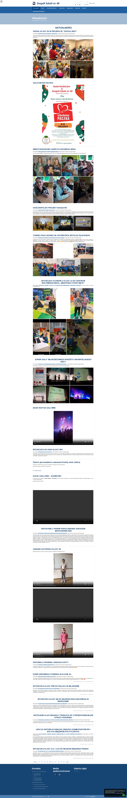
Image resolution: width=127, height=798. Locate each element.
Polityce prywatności (120, 793)
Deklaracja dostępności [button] (38, 11)
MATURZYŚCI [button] (62, 8)
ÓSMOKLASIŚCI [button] (70, 8)
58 (58, 761)
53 (44, 761)
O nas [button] (42, 8)
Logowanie (86, 4)
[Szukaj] (87, 2)
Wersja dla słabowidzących (38, 796)
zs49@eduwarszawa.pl (38, 782)
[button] (79, 5)
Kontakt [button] (84, 8)
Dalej (67, 761)
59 (61, 761)
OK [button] (123, 795)
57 (55, 761)
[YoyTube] (59, 774)
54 (47, 761)
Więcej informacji (38, 470)
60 (63, 761)
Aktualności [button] (36, 8)
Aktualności (43, 20)
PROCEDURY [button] (77, 8)
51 (39, 761)
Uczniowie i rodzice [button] (51, 8)
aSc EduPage (92, 796)
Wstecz (35, 761)
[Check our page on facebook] (55, 774)
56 (52, 761)
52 (41, 761)
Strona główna (35, 20)
